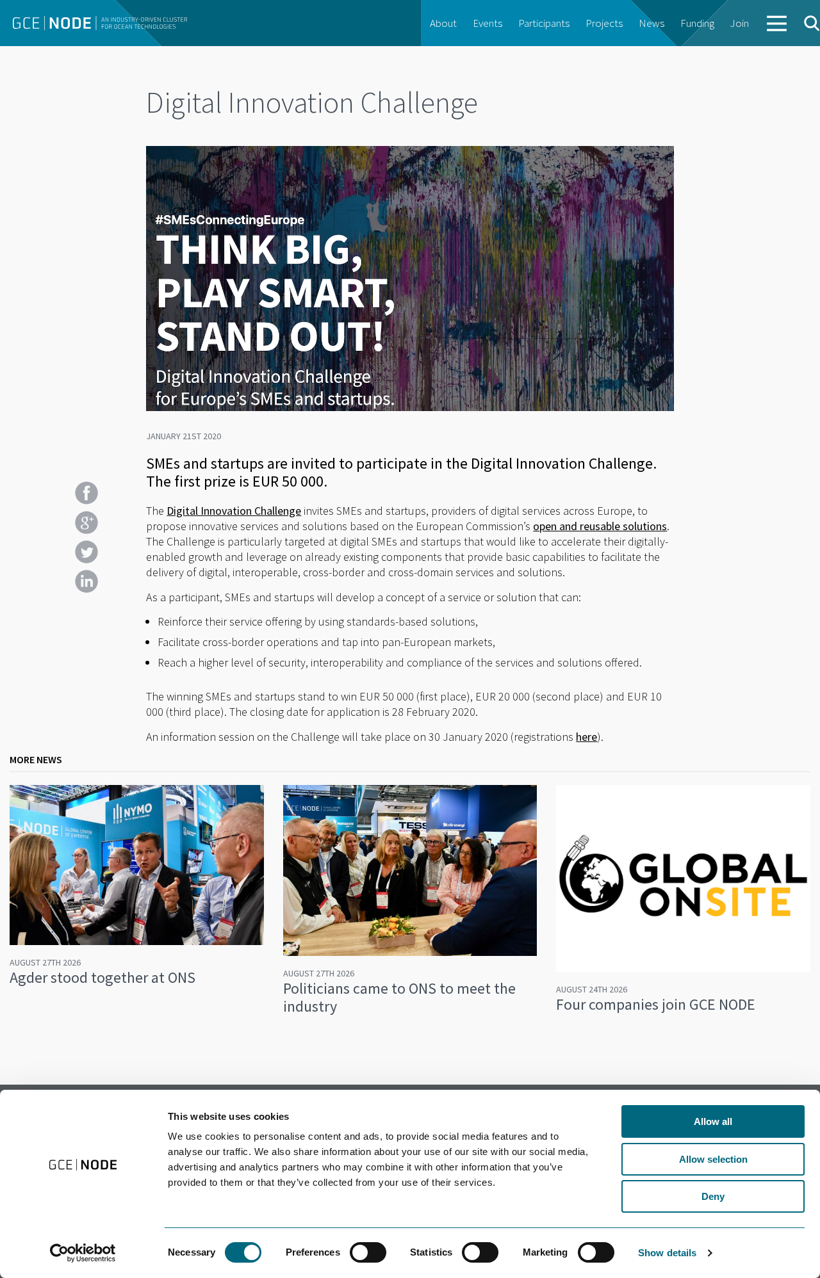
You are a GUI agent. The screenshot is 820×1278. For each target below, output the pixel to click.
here (586, 736)
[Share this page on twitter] (86, 551)
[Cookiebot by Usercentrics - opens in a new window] (83, 1253)
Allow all (713, 1121)
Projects (604, 23)
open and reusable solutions (600, 526)
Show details (667, 1252)
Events (487, 23)
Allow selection (713, 1159)
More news (36, 759)
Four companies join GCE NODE (655, 1004)
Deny (713, 1196)
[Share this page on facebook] (86, 493)
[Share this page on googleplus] (86, 522)
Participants (544, 23)
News (651, 23)
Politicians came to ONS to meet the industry (399, 997)
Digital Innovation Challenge (234, 510)
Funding (697, 23)
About (443, 23)
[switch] (368, 1252)
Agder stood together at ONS (102, 977)
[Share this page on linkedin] (86, 581)
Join (739, 23)
